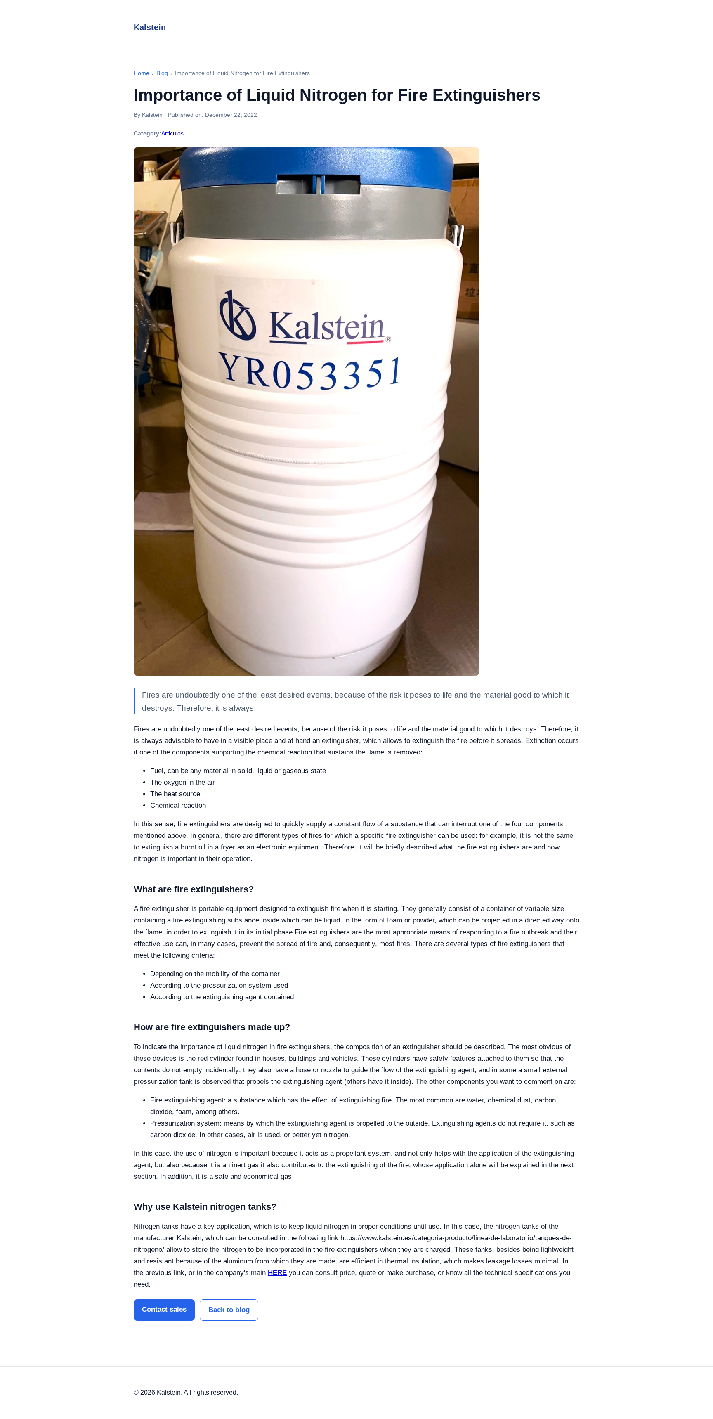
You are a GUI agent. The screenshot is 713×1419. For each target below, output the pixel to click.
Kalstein (150, 27)
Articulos (172, 133)
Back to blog (229, 1310)
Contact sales (164, 1309)
